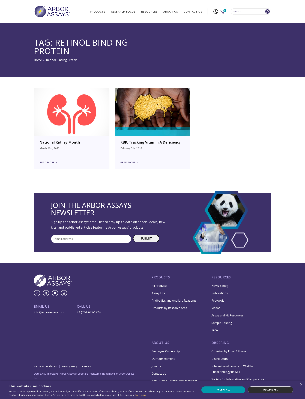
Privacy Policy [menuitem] (69, 366)
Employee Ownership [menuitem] (166, 351)
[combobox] (251, 11)
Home (38, 60)
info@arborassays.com (49, 312)
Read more (140, 395)
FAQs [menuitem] (214, 330)
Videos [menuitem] (215, 308)
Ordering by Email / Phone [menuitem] (228, 351)
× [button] (301, 384)
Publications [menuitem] (219, 293)
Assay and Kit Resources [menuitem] (227, 315)
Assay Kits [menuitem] (158, 293)
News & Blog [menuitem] (219, 286)
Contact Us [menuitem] (193, 11)
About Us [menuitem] (170, 11)
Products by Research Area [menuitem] (169, 308)
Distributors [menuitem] (219, 359)
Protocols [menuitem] (217, 300)
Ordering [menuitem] (220, 342)
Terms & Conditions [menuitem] (45, 366)
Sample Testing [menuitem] (221, 323)
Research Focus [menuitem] (123, 11)
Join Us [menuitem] (156, 366)
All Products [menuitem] (159, 286)
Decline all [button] (270, 389)
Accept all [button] (223, 389)
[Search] (267, 11)
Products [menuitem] (97, 11)
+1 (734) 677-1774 (88, 312)
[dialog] (152, 390)
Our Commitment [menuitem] (163, 359)
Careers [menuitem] (86, 366)
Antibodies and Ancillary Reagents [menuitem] (174, 300)
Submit (146, 238)
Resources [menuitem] (149, 11)
